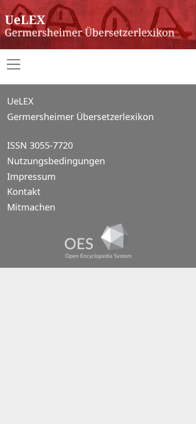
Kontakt (24, 191)
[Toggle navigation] (98, 64)
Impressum (31, 176)
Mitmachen (31, 207)
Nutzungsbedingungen (56, 161)
